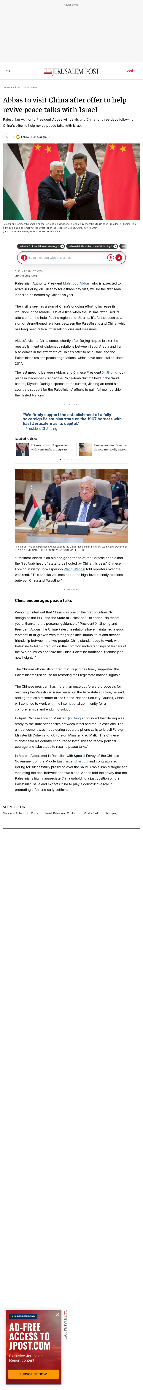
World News (30, 87)
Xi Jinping (109, 372)
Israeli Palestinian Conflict (60, 813)
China (34, 813)
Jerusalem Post (11, 87)
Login (131, 70)
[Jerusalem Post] (71, 72)
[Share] (6, 137)
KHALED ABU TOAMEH (30, 271)
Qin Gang (73, 718)
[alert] (33, 1347)
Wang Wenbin (74, 569)
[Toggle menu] (7, 70)
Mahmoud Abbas (76, 283)
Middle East (91, 813)
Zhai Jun (80, 761)
